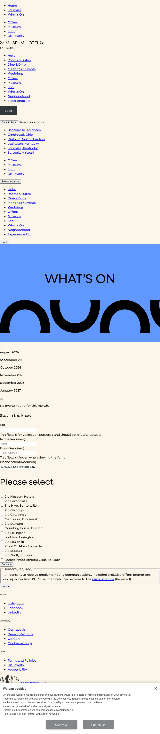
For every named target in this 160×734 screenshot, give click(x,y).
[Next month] (1, 399)
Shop (11, 31)
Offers (13, 22)
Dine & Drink (17, 64)
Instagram (16, 603)
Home (12, 5)
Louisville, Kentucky (23, 148)
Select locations (11, 181)
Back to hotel (9, 122)
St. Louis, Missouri (21, 152)
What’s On (16, 14)
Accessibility (17, 669)
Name (12, 439)
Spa (11, 87)
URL (3, 425)
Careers (14, 638)
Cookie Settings (20, 643)
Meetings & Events (22, 69)
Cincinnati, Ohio (20, 134)
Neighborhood (19, 96)
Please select (18, 462)
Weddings (15, 73)
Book (8, 110)
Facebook (15, 608)
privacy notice (103, 579)
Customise (98, 725)
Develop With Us (20, 634)
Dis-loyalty (16, 35)
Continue (7, 564)
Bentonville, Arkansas (24, 130)
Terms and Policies (22, 660)
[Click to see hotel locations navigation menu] (1, 118)
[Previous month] (1, 345)
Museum (14, 27)
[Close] (155, 688)
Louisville (14, 10)
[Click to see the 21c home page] (22, 43)
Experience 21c (19, 101)
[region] (80, 708)
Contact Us (16, 629)
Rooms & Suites (19, 60)
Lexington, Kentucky (23, 143)
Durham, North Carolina (26, 139)
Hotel (12, 55)
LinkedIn (14, 612)
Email (12, 448)
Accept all (61, 725)
